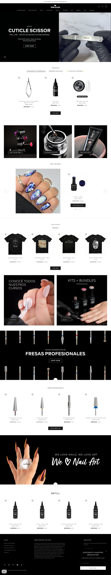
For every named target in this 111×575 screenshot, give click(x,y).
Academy (78, 10)
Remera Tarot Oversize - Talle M (15, 257)
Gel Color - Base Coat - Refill (15, 523)
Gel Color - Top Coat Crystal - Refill (68, 523)
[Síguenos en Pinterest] (13, 564)
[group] (55, 37)
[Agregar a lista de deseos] (19, 78)
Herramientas (49, 10)
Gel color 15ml (15, 152)
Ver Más (55, 268)
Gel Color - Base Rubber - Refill (95, 523)
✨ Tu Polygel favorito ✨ (75, 71)
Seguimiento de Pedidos (9, 543)
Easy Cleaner (55, 101)
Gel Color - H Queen (78, 196)
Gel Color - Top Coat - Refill (42, 523)
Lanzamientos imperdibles (36, 71)
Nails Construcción (33, 10)
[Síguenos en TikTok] (21, 564)
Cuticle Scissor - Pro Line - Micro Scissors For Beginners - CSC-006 (29, 101)
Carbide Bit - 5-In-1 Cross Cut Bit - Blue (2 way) (96, 417)
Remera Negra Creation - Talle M (42, 257)
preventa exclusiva (56, 71)
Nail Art (41, 10)
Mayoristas (91, 10)
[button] (27, 106)
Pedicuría (58, 10)
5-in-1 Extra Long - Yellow (42, 417)
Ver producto (78, 205)
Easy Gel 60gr (86, 152)
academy (13, 319)
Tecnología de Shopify (20, 570)
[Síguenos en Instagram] (9, 564)
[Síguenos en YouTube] (17, 564)
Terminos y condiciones (9, 547)
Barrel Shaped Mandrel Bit (69, 417)
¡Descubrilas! (55, 428)
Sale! (72, 10)
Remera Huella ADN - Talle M (95, 257)
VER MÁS (55, 112)
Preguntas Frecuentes (9, 545)
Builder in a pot (51, 152)
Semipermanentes (21, 10)
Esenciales (65, 10)
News (85, 10)
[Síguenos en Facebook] (5, 564)
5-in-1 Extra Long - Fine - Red (15, 417)
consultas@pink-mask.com (10, 549)
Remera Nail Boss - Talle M (69, 257)
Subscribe (93, 568)
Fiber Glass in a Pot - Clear (82, 101)
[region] (55, 37)
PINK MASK (48, 539)
